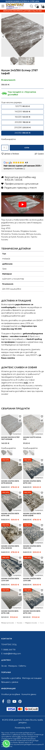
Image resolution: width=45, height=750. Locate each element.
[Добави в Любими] (20, 416)
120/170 (22, 106)
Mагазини (12, 666)
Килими (16, 231)
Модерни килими (28, 231)
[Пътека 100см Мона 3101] (31, 452)
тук (26, 383)
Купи (26, 148)
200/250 (22, 122)
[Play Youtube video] (22, 204)
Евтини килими (33, 234)
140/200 (22, 111)
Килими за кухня (8, 237)
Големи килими (18, 234)
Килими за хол (23, 237)
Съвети (22, 666)
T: (2, 650)
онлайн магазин (27, 734)
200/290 (22, 127)
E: (2, 653)
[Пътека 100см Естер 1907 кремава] (9, 452)
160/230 (22, 117)
